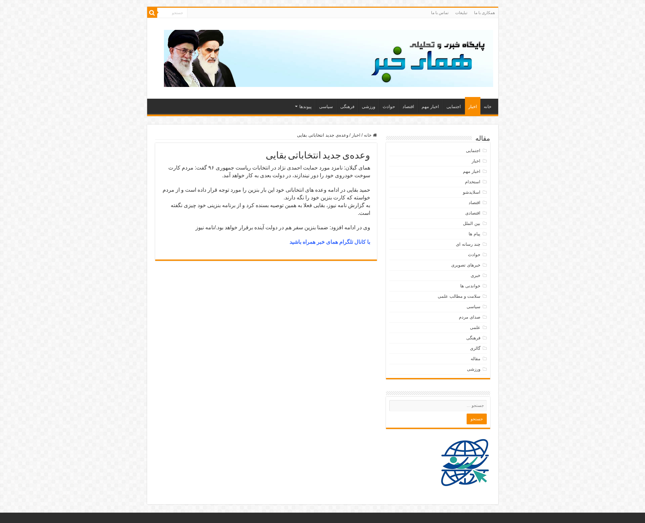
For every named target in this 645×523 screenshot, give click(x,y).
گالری (475, 348)
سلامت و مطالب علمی (459, 296)
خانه (487, 106)
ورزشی (368, 106)
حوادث (389, 106)
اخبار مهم (430, 106)
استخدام (472, 181)
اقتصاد (408, 106)
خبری (475, 275)
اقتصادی (472, 213)
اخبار (472, 106)
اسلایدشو (471, 192)
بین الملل (471, 223)
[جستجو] (152, 13)
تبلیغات (461, 12)
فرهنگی (347, 106)
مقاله (475, 358)
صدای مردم (469, 317)
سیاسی (326, 106)
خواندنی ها (470, 285)
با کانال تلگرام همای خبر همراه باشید (330, 242)
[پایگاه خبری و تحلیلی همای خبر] (328, 57)
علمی (475, 327)
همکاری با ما (484, 12)
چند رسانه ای (468, 244)
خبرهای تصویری (465, 265)
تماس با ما (439, 12)
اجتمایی (453, 106)
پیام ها (474, 233)
